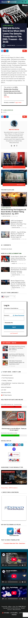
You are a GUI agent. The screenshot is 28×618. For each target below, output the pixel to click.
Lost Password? (14, 333)
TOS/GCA (14, 614)
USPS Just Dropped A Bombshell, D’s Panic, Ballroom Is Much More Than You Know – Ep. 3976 (18, 223)
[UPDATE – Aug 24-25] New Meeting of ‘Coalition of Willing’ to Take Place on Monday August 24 (18, 234)
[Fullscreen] (25, 565)
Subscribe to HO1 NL (6, 392)
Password (6, 315)
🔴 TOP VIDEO (5, 613)
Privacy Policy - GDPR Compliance (9, 487)
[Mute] (22, 565)
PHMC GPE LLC (22, 606)
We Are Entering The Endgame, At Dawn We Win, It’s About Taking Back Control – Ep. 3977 (13, 212)
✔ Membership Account (6, 375)
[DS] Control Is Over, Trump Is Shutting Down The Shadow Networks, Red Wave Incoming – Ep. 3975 (19, 270)
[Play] (3, 565)
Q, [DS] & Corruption (8, 25)
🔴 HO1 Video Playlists (6, 395)
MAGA (5, 112)
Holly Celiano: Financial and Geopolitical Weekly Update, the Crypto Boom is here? (16, 362)
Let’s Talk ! (3, 390)
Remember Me (9, 322)
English (6, 296)
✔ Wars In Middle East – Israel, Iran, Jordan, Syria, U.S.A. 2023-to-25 (12, 384)
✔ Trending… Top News (6, 380)
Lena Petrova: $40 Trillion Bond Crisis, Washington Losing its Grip (17, 355)
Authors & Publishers (6, 387)
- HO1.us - (10, 606)
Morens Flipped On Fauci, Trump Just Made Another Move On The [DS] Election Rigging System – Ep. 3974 (18, 283)
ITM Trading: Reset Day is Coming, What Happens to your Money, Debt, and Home (17, 348)
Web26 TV (14, 263)
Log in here (18, 102)
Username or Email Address (11, 308)
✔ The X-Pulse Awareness (7, 378)
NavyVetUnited (11, 45)
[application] (14, 559)
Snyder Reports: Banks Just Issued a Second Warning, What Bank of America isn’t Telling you (18, 259)
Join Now (6, 97)
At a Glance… (14, 613)
